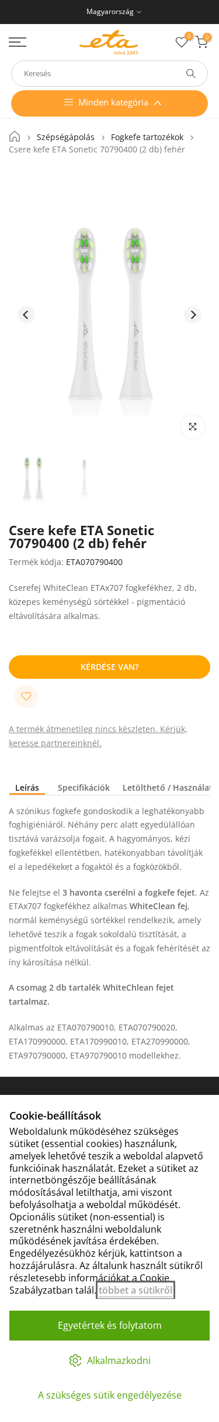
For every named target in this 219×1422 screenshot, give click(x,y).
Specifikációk (84, 788)
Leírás (27, 788)
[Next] (192, 315)
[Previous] (26, 315)
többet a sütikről (135, 1290)
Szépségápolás (66, 137)
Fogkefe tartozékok (147, 137)
